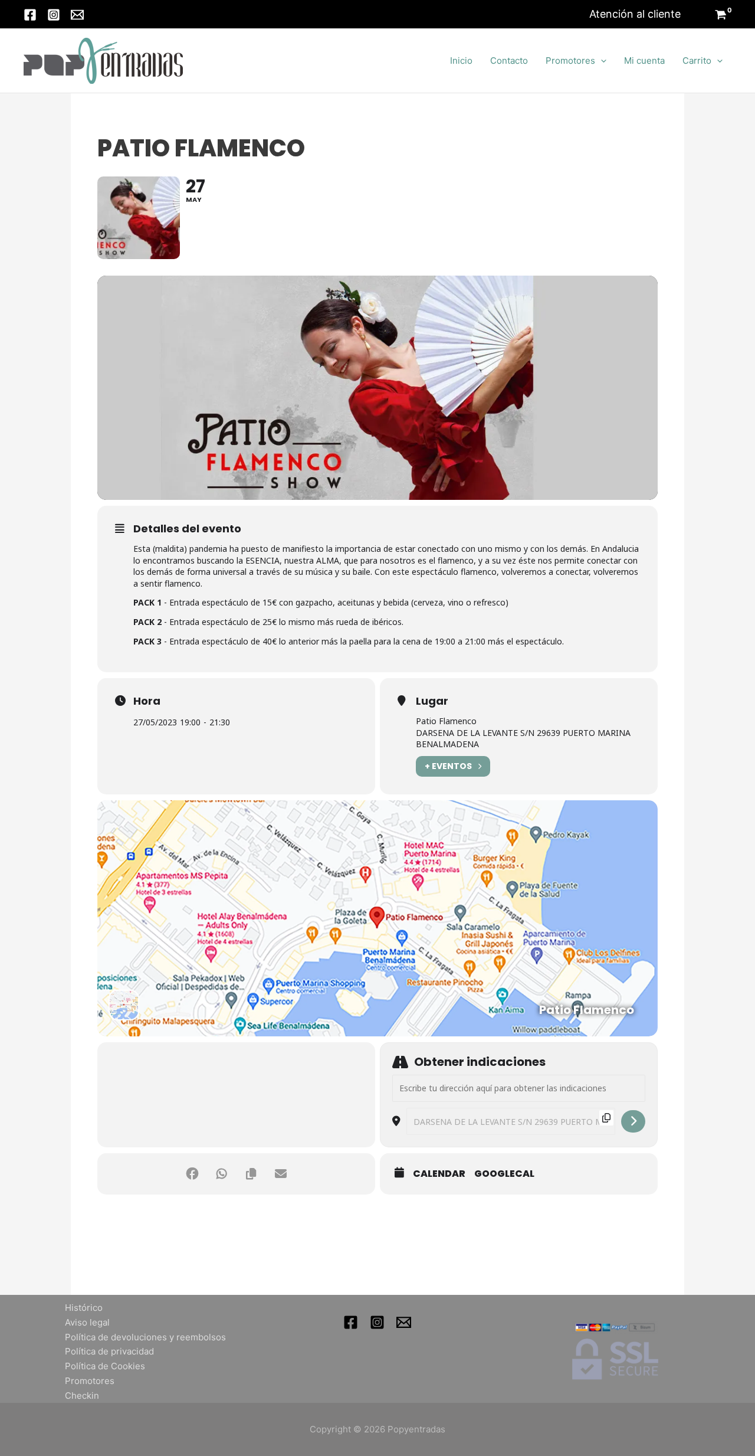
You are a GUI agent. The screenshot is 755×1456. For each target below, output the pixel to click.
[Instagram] (53, 14)
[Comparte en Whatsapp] (222, 1174)
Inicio (461, 60)
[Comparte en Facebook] (192, 1174)
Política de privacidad (109, 1351)
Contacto (509, 60)
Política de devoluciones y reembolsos (145, 1337)
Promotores (570, 60)
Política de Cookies (105, 1366)
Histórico (84, 1307)
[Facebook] (30, 14)
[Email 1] (403, 1322)
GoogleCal (504, 1174)
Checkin (82, 1395)
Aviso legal (87, 1322)
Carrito (696, 60)
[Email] (77, 14)
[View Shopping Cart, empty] (720, 15)
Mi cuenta (644, 60)
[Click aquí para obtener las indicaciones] (633, 1121)
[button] (635, 14)
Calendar (439, 1174)
